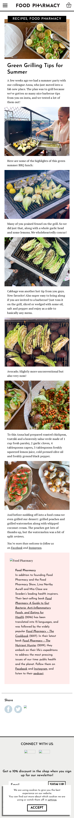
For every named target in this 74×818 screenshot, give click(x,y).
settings (52, 800)
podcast (38, 673)
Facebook (16, 548)
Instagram (35, 548)
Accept (37, 808)
